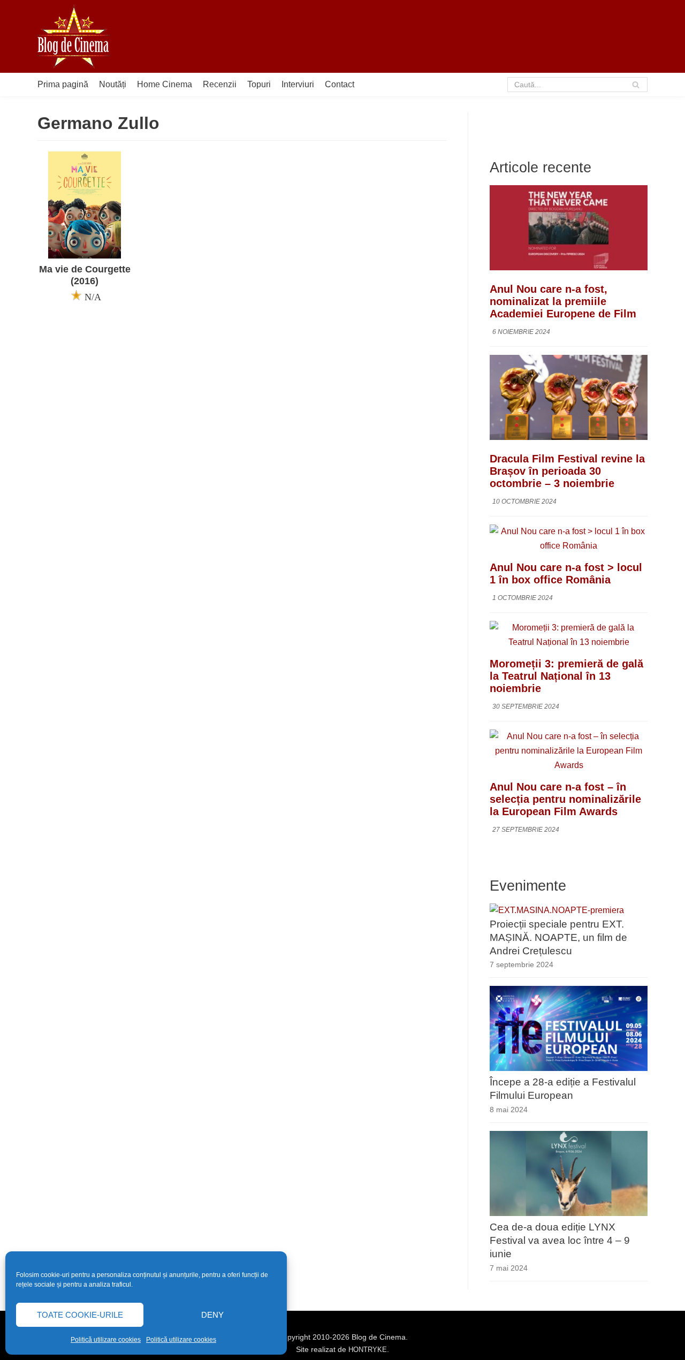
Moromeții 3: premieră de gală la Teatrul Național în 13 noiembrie (566, 676)
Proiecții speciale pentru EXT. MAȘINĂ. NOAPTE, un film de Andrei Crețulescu (558, 937)
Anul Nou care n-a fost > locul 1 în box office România (566, 573)
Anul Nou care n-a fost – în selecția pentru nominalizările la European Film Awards (565, 799)
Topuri (259, 84)
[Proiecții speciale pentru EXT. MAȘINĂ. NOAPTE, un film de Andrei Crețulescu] (557, 910)
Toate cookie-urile (80, 1314)
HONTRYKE (367, 1350)
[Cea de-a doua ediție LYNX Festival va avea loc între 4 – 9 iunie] (569, 1213)
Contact (339, 84)
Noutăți (112, 84)
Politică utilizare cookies (106, 1339)
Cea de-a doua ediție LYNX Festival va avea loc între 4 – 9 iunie (560, 1240)
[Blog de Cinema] (73, 36)
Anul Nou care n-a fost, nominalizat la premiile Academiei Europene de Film (563, 301)
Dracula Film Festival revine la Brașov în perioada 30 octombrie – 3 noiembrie (567, 471)
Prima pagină (62, 84)
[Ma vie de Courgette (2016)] (84, 255)
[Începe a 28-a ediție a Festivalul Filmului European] (569, 1068)
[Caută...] (577, 84)
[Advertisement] (453, 36)
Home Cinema (164, 84)
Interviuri (297, 84)
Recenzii (220, 84)
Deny (212, 1314)
